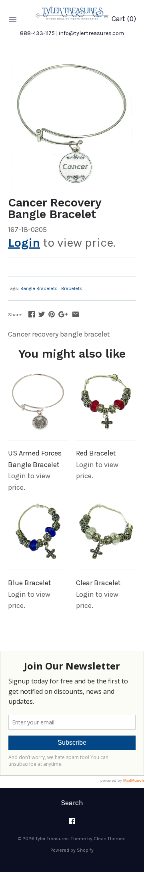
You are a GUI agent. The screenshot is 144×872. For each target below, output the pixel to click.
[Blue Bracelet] (38, 531)
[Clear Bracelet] (106, 531)
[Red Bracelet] (106, 401)
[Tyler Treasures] (72, 13)
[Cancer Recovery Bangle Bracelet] (72, 123)
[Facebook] (72, 823)
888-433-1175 (37, 33)
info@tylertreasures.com (91, 33)
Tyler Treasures (52, 838)
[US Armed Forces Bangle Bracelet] (38, 401)
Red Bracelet (96, 453)
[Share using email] (76, 314)
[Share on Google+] (63, 314)
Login (24, 243)
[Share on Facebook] (31, 314)
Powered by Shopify (72, 850)
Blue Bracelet (29, 582)
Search (72, 802)
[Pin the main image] (51, 314)
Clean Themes (110, 838)
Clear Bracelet (98, 582)
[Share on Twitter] (41, 314)
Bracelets (71, 288)
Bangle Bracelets (39, 288)
